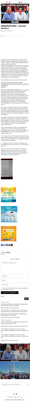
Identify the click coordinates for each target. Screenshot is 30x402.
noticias (11, 30)
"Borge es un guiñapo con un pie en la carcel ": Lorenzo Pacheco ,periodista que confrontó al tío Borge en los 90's (14, 330)
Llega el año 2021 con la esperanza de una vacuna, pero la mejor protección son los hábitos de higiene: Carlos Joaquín (14, 310)
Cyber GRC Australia (16, 399)
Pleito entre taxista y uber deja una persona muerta (16, 326)
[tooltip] (2, 245)
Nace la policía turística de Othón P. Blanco (10, 317)
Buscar (2, 296)
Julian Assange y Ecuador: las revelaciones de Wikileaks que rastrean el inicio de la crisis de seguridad (14, 304)
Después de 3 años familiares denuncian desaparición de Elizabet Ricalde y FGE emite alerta (13, 314)
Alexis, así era (15, 340)
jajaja (2, 326)
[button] (27, 384)
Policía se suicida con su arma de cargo (9, 307)
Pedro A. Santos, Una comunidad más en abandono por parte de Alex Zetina (14, 322)
